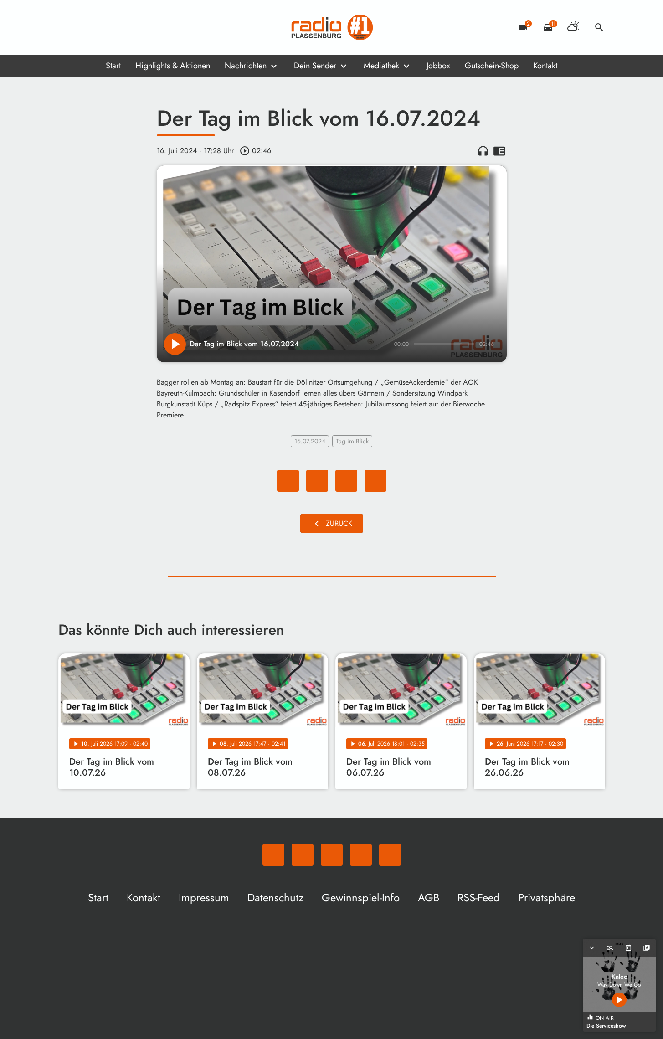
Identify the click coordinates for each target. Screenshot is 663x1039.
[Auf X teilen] (317, 481)
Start (113, 66)
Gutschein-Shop (492, 66)
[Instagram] (104, 27)
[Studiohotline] (140, 27)
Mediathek (381, 66)
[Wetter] (573, 27)
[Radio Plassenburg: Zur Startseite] (331, 27)
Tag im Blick (352, 441)
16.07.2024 (309, 441)
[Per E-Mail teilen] (375, 481)
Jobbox (438, 66)
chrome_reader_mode (499, 150)
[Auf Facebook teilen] (288, 481)
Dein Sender (315, 66)
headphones (483, 150)
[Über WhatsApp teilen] (346, 481)
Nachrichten (246, 66)
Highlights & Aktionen (172, 66)
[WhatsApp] (67, 27)
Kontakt (545, 66)
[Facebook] (86, 27)
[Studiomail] (122, 27)
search (599, 27)
